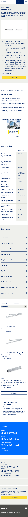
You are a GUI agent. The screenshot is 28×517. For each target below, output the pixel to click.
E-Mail (15, 414)
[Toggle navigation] (26, 2)
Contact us (14, 77)
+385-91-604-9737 (10, 471)
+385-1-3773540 (9, 433)
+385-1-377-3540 (9, 467)
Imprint (13, 514)
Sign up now (13, 497)
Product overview (7, 90)
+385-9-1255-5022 (10, 445)
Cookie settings (4, 514)
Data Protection (16, 512)
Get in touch (5, 482)
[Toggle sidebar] (22, 2)
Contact (3, 462)
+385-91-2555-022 (10, 475)
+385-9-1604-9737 (10, 439)
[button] (20, 508)
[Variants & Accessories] (14, 306)
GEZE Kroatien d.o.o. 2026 (6, 511)
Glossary (9, 514)
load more (14, 393)
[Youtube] (26, 508)
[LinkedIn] (24, 508)
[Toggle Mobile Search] (18, 2)
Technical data (19, 90)
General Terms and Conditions (7, 512)
